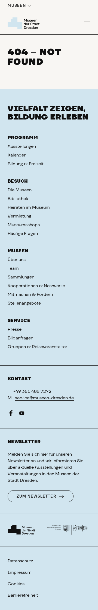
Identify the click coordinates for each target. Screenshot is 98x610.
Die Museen (20, 190)
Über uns (17, 260)
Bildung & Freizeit (26, 164)
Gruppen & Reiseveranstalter (37, 347)
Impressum (20, 572)
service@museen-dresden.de (44, 398)
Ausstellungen (22, 146)
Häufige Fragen (23, 233)
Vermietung (19, 216)
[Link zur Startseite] (24, 23)
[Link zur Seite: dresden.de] (67, 530)
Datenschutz (20, 561)
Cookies (16, 584)
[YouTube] (22, 414)
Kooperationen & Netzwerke (36, 286)
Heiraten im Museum (29, 207)
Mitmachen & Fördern (30, 294)
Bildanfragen (20, 338)
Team (13, 268)
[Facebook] (11, 414)
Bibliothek (18, 199)
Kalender (17, 155)
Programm (23, 138)
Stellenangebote (24, 303)
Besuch (18, 181)
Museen (18, 251)
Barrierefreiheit (23, 595)
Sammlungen (21, 277)
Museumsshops (24, 225)
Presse (15, 329)
